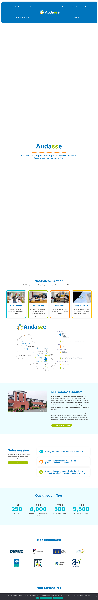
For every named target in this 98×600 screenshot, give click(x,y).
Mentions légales (57, 597)
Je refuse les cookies (46, 597)
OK (37, 597)
